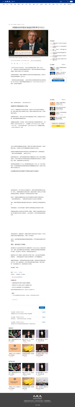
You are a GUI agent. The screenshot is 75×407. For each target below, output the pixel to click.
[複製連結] (20, 63)
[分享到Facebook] (12, 63)
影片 (37, 4)
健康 (34, 4)
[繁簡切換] (28, 63)
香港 (30, 4)
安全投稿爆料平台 (31, 289)
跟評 (44, 312)
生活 (61, 4)
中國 (11, 4)
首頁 (4, 4)
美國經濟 (18, 24)
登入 (71, 1)
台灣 (26, 4)
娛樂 (53, 4)
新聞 (12, 24)
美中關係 (23, 274)
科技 (50, 4)
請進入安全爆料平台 (58, 80)
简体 (14, 1)
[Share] (9, 342)
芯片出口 (15, 272)
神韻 (65, 4)
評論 (22, 4)
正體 (12, 1)
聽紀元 (41, 4)
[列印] (22, 63)
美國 (15, 4)
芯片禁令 (20, 272)
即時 (7, 4)
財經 (46, 4)
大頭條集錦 (18, 274)
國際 (19, 4)
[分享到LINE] (14, 63)
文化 (57, 4)
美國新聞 (15, 24)
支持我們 (58, 125)
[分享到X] (17, 63)
